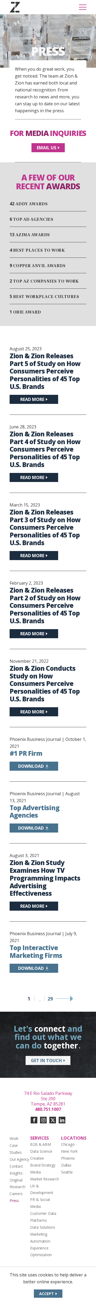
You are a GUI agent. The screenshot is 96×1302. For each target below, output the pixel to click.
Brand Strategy (42, 1165)
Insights (16, 1173)
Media (35, 1172)
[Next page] (64, 998)
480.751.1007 (48, 1109)
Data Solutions (42, 1227)
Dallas (66, 1165)
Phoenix (68, 1158)
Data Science (41, 1151)
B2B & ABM (40, 1144)
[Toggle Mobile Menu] (82, 7)
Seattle (67, 1172)
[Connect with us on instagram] (43, 1120)
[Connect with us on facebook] (34, 1120)
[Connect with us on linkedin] (62, 1120)
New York (69, 1151)
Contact (16, 1166)
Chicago (68, 1144)
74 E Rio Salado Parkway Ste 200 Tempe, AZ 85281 (48, 1098)
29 (50, 998)
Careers (16, 1193)
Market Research (44, 1179)
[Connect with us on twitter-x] (52, 1120)
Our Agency (19, 1159)
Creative (37, 1158)
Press (14, 1200)
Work (14, 1138)
